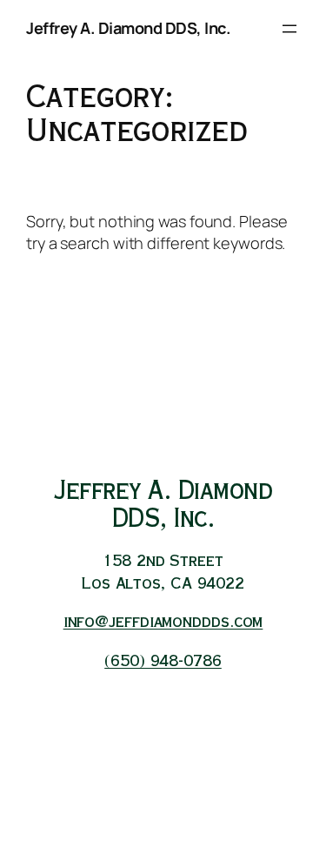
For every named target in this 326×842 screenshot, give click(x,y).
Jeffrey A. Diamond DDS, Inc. (128, 27)
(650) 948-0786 (163, 662)
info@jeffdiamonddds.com (163, 623)
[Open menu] (289, 28)
